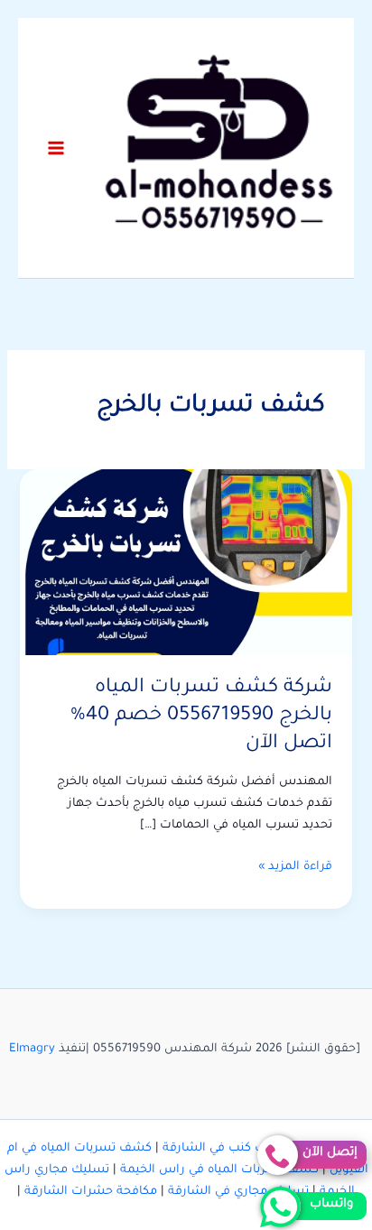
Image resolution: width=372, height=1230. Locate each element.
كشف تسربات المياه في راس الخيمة (219, 1170)
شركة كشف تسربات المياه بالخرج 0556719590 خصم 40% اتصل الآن (201, 716)
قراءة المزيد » (295, 869)
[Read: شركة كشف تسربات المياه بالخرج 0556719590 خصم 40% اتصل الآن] (185, 563)
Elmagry (32, 1049)
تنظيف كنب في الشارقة (227, 1148)
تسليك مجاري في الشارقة (238, 1192)
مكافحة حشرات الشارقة (90, 1192)
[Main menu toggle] (56, 148)
